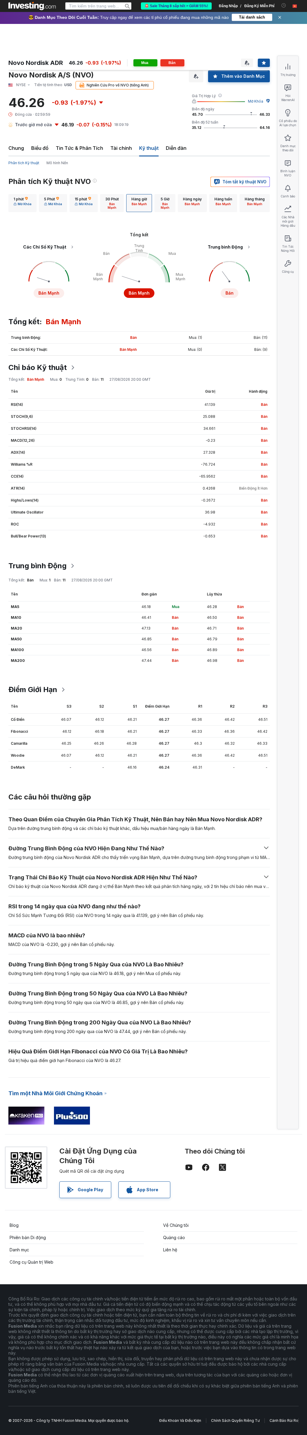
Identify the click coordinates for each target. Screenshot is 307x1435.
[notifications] (283, 5)
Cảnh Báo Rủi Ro (284, 1420)
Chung (16, 148)
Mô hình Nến (57, 163)
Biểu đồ (40, 148)
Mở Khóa (255, 101)
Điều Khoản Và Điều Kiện (180, 1420)
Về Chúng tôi (176, 1225)
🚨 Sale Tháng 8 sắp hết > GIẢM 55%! (176, 6)
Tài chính (121, 148)
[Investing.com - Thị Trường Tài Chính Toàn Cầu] (32, 6)
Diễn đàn (176, 148)
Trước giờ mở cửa (33, 124)
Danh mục (19, 1249)
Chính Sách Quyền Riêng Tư (235, 1420)
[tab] (22, 203)
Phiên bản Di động (28, 1237)
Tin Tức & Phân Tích (79, 148)
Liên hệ (170, 1249)
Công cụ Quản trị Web (31, 1262)
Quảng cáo (174, 1237)
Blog (14, 1225)
